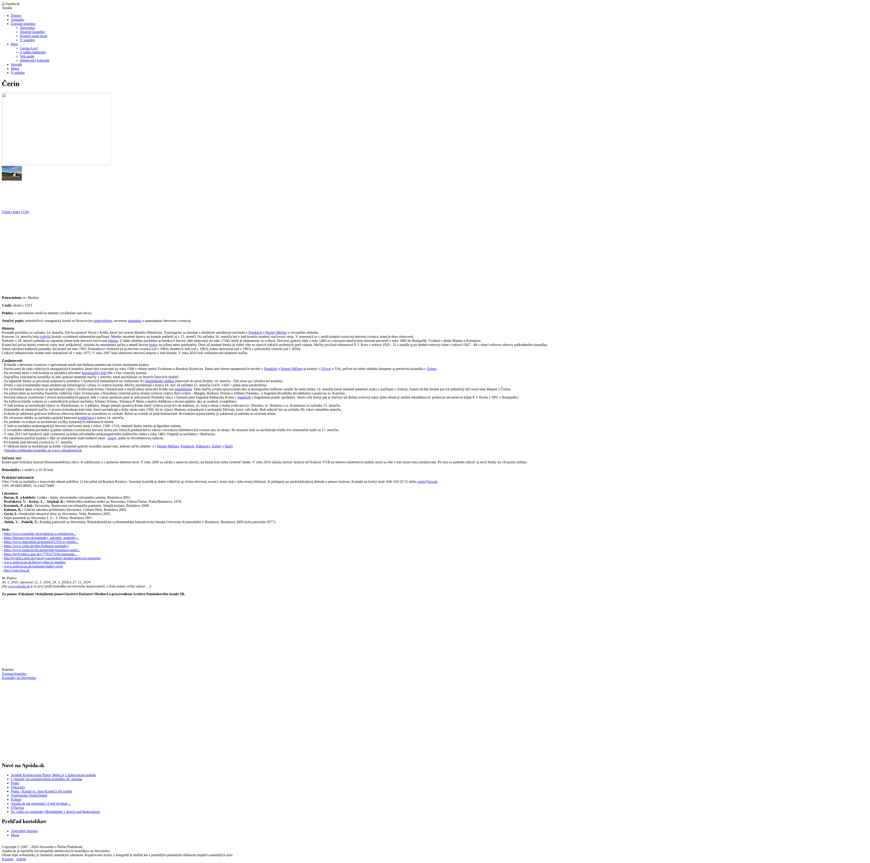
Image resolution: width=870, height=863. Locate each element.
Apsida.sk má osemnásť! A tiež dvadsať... (40, 803)
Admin (21, 859)
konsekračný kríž (94, 373)
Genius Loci (29, 48)
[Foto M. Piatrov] (12, 179)
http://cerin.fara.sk (16, 570)
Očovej (326, 369)
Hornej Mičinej (276, 332)
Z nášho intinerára (33, 52)
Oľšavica (17, 808)
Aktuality (17, 20)
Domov (16, 15)
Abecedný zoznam (24, 831)
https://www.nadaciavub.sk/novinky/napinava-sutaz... (42, 550)
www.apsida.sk (19, 586)
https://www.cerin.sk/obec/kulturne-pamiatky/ (36, 546)
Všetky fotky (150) (15, 212)
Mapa (15, 68)
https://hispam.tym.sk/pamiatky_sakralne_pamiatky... (41, 538)
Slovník (16, 64)
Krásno (16, 799)
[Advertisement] (138, 253)
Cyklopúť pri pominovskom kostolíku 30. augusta (46, 779)
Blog (14, 44)
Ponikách (255, 332)
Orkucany (18, 787)
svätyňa (45, 336)
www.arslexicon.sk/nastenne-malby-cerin (33, 566)
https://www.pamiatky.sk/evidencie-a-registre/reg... (40, 534)
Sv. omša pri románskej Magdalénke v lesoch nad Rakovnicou (55, 812)
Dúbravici (203, 446)
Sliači (228, 446)
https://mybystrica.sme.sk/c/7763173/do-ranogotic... (40, 554)
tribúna (113, 341)
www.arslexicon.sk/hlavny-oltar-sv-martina (34, 562)
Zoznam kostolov (23, 24)
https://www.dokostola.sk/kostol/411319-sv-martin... (41, 542)
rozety (112, 438)
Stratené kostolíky (33, 32)
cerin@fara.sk (427, 481)
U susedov (27, 40)
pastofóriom (183, 389)
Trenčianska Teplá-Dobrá (29, 795)
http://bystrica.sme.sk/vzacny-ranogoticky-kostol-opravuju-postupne (52, 558)
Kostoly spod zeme (33, 36)
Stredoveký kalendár (34, 60)
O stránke (18, 73)
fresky (153, 345)
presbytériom (103, 321)
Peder (15, 783)
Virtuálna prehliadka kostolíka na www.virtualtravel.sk (43, 450)
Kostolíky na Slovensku (19, 678)
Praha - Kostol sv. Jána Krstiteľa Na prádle (41, 791)
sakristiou (134, 321)
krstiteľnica (86, 418)
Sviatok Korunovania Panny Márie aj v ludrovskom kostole (53, 775)
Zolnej (431, 369)
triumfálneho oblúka (159, 381)
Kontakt (7, 859)
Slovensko (27, 28)
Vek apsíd (27, 56)
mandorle (244, 397)
